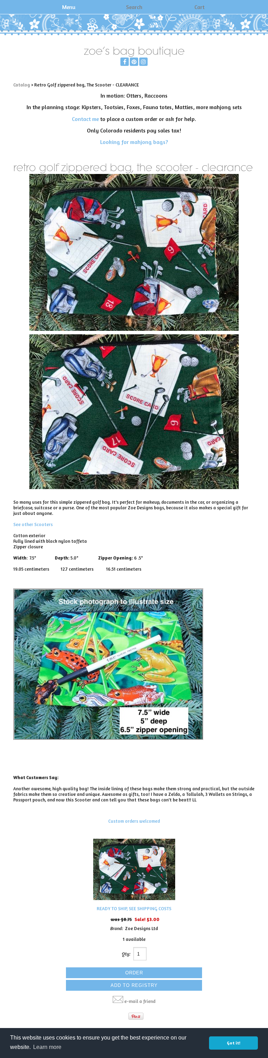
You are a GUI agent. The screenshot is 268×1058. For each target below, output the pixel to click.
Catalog (21, 84)
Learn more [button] (47, 1047)
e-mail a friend (140, 1001)
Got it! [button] (233, 1042)
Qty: (126, 954)
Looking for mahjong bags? (134, 141)
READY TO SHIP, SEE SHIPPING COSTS (134, 908)
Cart (199, 6)
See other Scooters (33, 524)
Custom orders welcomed (134, 821)
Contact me (85, 118)
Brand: (116, 928)
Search (134, 6)
